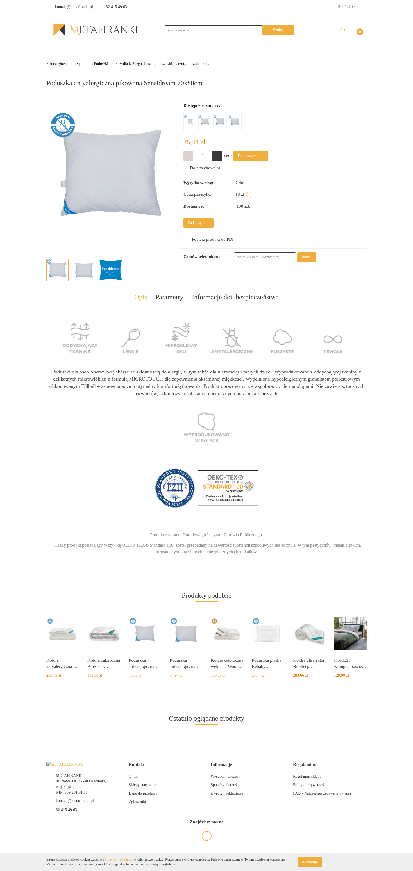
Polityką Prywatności (119, 859)
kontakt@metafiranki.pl (75, 801)
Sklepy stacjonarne (143, 785)
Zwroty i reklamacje (227, 793)
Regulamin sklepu (307, 776)
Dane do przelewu (143, 793)
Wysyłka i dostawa (225, 776)
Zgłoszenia (137, 802)
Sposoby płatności (225, 785)
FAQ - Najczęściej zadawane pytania (322, 793)
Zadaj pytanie (198, 223)
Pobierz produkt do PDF (213, 239)
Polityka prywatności (309, 785)
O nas (133, 776)
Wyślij (306, 257)
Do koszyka (247, 156)
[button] (136, 764)
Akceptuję (310, 862)
